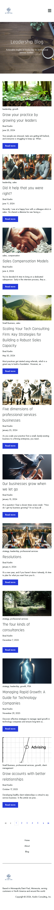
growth (15, 109)
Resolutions (12, 556)
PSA (29, 686)
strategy (6, 551)
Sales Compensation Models (25, 261)
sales (14, 182)
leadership (7, 109)
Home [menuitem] (27, 840)
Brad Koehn (8, 126)
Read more (10, 145)
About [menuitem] (27, 846)
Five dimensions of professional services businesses (19, 414)
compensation (14, 255)
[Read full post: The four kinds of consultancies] (27, 603)
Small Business (9, 323)
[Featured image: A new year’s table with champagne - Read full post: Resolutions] (27, 535)
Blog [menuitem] (27, 851)
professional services (29, 551)
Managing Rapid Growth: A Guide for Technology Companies (24, 697)
